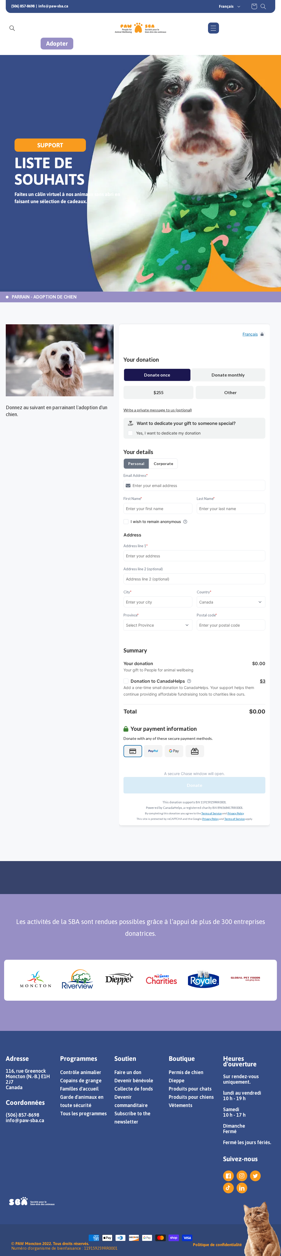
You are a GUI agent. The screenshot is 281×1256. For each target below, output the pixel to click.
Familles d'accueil (79, 1089)
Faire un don (127, 1072)
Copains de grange (81, 1080)
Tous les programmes (83, 1113)
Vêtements (180, 1105)
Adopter (57, 43)
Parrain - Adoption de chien (44, 297)
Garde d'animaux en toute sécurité (81, 1101)
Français (226, 6)
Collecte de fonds (133, 1089)
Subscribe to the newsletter (132, 1118)
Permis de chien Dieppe (186, 1076)
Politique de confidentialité (217, 1244)
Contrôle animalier (80, 1072)
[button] (263, 6)
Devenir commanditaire (131, 1101)
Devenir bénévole (133, 1080)
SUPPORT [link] (50, 145)
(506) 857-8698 (23, 6)
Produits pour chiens (191, 1097)
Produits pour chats (190, 1089)
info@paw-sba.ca (53, 6)
